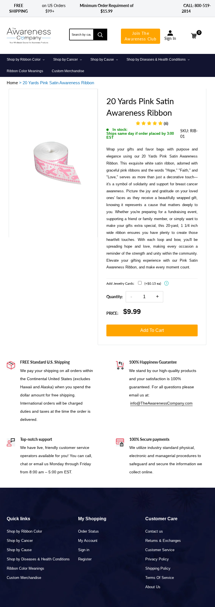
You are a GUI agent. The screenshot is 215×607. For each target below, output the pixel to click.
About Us (152, 587)
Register (85, 559)
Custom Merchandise (24, 578)
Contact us (154, 531)
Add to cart (152, 330)
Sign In (170, 38)
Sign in (83, 550)
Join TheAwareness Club (140, 36)
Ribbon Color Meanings (25, 568)
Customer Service (159, 550)
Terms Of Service (159, 578)
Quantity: (114, 296)
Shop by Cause (19, 550)
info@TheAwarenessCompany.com (161, 403)
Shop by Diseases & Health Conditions (38, 559)
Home (12, 82)
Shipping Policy (157, 568)
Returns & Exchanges (163, 540)
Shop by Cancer (20, 540)
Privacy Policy (157, 559)
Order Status (88, 531)
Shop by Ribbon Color (24, 531)
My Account (87, 540)
